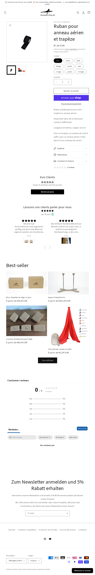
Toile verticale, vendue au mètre (59, 349)
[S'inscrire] (67, 513)
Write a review (82, 428)
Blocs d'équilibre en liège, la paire (18, 297)
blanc (68, 61)
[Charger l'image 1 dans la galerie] (11, 70)
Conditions (82, 530)
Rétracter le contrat (82, 571)
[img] (47, 211)
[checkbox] (73, 437)
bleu (78, 61)
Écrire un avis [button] (47, 192)
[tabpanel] (47, 453)
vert (79, 66)
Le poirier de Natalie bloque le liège (19, 339)
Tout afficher (47, 360)
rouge (58, 72)
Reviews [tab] (13, 429)
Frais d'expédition (71, 49)
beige (58, 66)
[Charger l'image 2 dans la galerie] (21, 70)
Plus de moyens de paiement (71, 104)
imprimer (12, 530)
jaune (69, 72)
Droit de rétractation (68, 530)
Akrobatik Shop (16, 569)
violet (69, 66)
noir (58, 61)
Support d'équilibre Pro (56, 297)
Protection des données (48, 530)
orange (81, 72)
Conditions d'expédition (27, 530)
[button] (5, 12)
